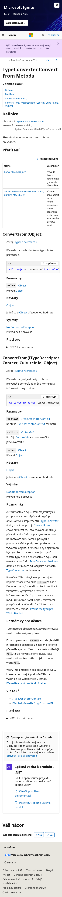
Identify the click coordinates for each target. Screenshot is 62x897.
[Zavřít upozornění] (56, 5)
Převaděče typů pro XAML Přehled (26, 683)
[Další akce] (56, 60)
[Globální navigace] (3, 35)
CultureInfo (28, 432)
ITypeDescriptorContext (35, 419)
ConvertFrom (42, 525)
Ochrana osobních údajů (27, 874)
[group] (31, 195)
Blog (48, 870)
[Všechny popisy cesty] (5, 60)
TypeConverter (50, 521)
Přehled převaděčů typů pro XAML (32, 703)
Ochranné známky (34, 887)
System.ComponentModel (30, 121)
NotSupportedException (20, 327)
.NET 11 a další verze (21, 347)
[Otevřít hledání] (43, 35)
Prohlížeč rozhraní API (23, 60)
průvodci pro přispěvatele (22, 755)
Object (22, 285)
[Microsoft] (31, 35)
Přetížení (9, 94)
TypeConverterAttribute (44, 561)
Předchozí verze (34, 870)
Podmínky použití (12, 887)
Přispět (6, 874)
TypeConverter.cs (25, 242)
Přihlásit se (53, 34)
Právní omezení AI (12, 870)
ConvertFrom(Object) (16, 98)
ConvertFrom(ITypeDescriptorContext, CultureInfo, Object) (32, 104)
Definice (9, 90)
